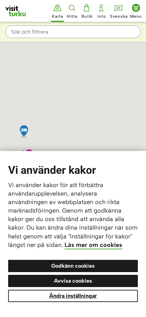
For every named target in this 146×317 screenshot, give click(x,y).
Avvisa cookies (73, 281)
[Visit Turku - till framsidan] (15, 10)
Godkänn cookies (73, 266)
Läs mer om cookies (93, 245)
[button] (81, 131)
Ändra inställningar (73, 296)
